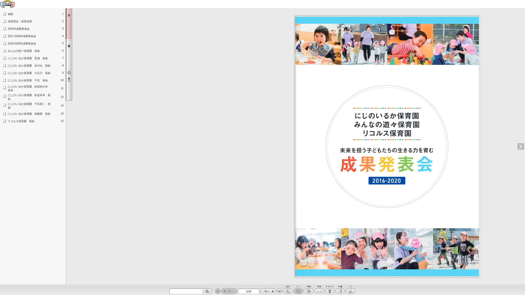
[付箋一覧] (69, 54)
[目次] (69, 23)
